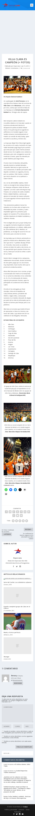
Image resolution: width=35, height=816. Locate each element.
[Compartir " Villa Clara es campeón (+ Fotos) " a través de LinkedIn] (25, 512)
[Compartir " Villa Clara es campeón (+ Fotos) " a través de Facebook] (6, 512)
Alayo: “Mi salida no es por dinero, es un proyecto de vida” (17, 790)
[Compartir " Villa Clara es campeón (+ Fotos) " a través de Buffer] (29, 512)
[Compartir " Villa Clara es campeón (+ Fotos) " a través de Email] (17, 515)
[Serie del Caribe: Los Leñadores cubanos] (17, 579)
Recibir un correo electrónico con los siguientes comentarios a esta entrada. (17, 737)
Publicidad (17, 812)
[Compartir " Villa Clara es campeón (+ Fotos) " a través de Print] (21, 515)
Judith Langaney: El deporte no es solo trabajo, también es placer (17, 781)
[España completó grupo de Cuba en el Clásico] (17, 595)
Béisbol (7, 68)
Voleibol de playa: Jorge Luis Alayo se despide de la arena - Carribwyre (16, 787)
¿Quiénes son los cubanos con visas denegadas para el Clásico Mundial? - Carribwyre (16, 778)
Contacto (21, 809)
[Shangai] (17, 645)
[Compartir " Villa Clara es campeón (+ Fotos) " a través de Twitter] (10, 512)
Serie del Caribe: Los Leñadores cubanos (17, 582)
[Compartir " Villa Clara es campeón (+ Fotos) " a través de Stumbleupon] (14, 515)
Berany (14, 675)
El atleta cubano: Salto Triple (17, 765)
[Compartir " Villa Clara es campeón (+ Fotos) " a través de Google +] (14, 512)
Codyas (25, 807)
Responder (18, 683)
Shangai (6, 657)
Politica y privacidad (10, 809)
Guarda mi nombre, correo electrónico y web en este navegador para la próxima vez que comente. (17, 732)
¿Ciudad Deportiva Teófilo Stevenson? (15, 771)
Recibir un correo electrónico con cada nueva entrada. (16, 741)
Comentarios (14, 68)
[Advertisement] (17, 28)
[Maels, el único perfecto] (17, 621)
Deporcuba (16, 66)
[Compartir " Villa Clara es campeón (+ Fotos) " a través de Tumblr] (17, 512)
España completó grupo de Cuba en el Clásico (17, 607)
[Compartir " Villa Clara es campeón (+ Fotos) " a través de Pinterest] (21, 512)
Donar (28, 809)
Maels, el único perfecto (12, 632)
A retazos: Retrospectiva (18, 798)
